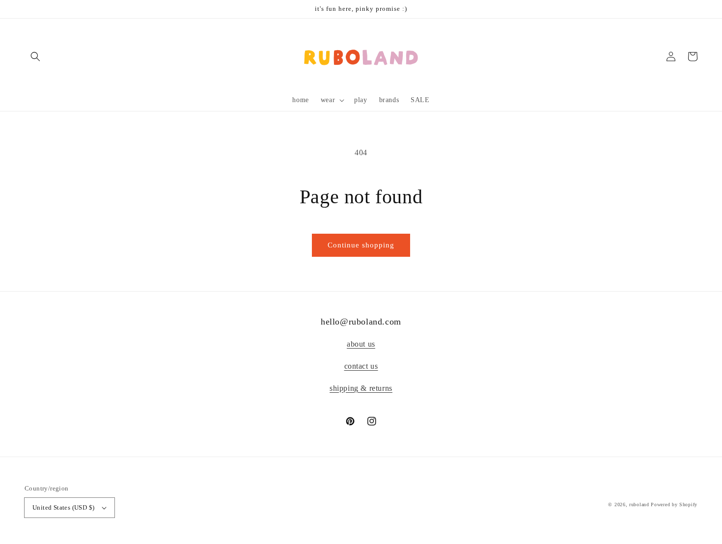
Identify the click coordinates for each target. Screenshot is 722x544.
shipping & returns (361, 388)
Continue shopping (361, 245)
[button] (35, 56)
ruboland (639, 504)
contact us (361, 366)
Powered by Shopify (674, 504)
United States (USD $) (63, 507)
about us (361, 344)
